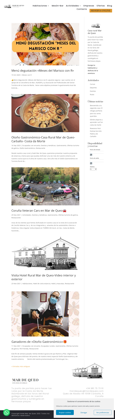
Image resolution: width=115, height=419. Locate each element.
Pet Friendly (24, 349)
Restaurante (40, 148)
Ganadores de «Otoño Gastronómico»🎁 (39, 342)
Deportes (93, 88)
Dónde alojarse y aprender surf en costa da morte (96, 122)
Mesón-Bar (57, 6)
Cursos (92, 84)
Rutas (92, 94)
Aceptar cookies (65, 412)
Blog (109, 6)
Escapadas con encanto (31, 145)
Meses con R (27, 75)
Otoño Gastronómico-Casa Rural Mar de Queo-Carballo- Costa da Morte (43, 139)
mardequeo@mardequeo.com (87, 391)
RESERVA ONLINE (100, 10)
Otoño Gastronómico (27, 148)
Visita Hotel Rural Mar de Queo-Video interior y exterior (43, 277)
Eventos (93, 91)
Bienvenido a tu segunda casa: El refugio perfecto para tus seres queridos (96, 110)
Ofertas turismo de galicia (68, 215)
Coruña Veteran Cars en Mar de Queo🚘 (38, 210)
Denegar (84, 412)
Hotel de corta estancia (41, 283)
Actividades (72, 6)
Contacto (82, 9)
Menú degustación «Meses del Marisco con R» (42, 70)
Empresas (89, 6)
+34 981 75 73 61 (95, 388)
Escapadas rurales (48, 346)
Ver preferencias (102, 412)
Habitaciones (40, 6)
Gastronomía (61, 145)
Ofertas (101, 6)
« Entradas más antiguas (20, 366)
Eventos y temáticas (48, 145)
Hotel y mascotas (57, 283)
